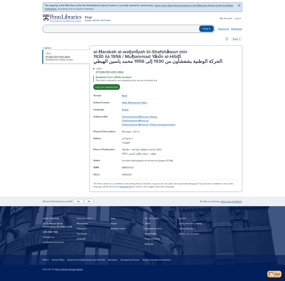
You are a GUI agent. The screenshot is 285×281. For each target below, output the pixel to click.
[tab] (66, 57)
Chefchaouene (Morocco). (135, 120)
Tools (236, 39)
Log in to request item (106, 87)
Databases (236, 28)
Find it (206, 29)
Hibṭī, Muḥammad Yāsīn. (134, 102)
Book (124, 95)
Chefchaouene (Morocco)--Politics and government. (149, 124)
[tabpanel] (166, 78)
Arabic (125, 109)
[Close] (239, 5)
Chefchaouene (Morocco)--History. (139, 116)
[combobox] (121, 29)
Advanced (223, 28)
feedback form (126, 186)
